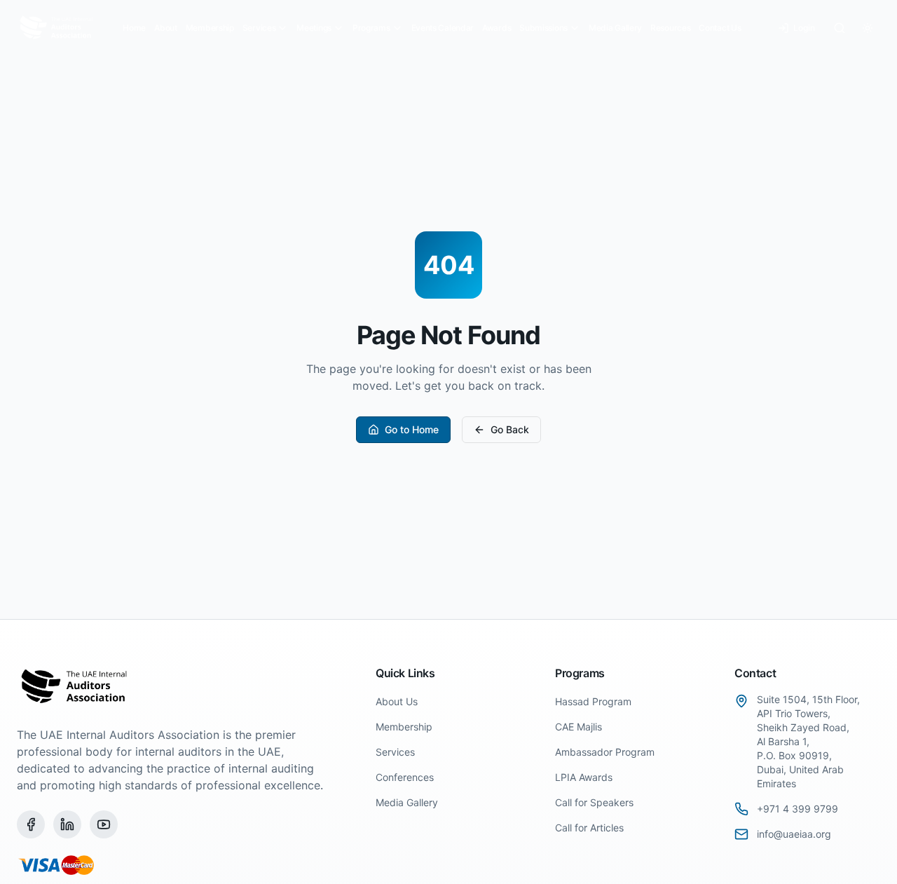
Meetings (313, 27)
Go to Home (412, 429)
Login (804, 27)
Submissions (543, 27)
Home (134, 27)
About (165, 27)
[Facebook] (31, 824)
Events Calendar (442, 27)
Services (259, 27)
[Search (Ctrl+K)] (839, 28)
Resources (670, 27)
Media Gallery (615, 27)
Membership (210, 27)
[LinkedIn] (67, 824)
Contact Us (720, 27)
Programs (371, 27)
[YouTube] (104, 824)
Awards (496, 27)
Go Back (510, 429)
